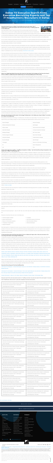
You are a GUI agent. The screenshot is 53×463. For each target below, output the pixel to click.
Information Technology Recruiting (29, 419)
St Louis (5, 256)
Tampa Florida (45, 459)
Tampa (9, 256)
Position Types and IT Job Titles (6, 430)
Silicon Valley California (32, 459)
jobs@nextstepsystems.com (28, 408)
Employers (10, 4)
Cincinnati (25, 251)
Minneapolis (36, 253)
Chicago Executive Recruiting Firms (18, 446)
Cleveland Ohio (4, 455)
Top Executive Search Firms (30, 446)
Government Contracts (45, 266)
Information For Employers (6, 266)
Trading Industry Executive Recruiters (29, 425)
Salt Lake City (20, 255)
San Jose (41, 255)
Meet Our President (24, 275)
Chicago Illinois (39, 454)
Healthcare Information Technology (29, 428)
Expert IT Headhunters (5, 447)
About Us (22, 4)
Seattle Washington (24, 459)
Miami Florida (29, 456)
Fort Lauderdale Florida (34, 455)
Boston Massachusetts (23, 454)
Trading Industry (36, 266)
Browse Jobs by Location (17, 423)
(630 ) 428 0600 (28, 403)
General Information (17, 266)
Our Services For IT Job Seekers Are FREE (17, 419)
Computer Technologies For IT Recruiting (6, 433)
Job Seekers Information (17, 417)
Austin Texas (9, 454)
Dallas (38, 251)
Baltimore (10, 251)
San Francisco (36, 255)
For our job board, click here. (6, 400)
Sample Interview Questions (27, 272)
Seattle (45, 255)
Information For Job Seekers (7, 270)
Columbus (34, 251)
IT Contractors (35, 4)
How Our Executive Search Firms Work (29, 422)
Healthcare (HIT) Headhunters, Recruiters (17, 428)
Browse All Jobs (5, 425)
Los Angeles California (23, 456)
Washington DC (14, 256)
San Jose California (17, 459)
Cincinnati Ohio (45, 454)
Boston (13, 251)
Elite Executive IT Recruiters (41, 446)
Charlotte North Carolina (31, 454)
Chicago (21, 251)
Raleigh (16, 255)
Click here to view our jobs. (28, 50)
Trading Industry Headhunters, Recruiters (17, 425)
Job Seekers (16, 4)
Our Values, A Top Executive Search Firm (6, 427)
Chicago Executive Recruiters (6, 446)
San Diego (31, 255)
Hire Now (23, 6)
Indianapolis (12, 253)
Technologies (37, 275)
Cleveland (30, 251)
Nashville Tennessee (44, 456)
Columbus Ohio (10, 455)
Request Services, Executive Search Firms (29, 435)
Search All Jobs (16, 421)
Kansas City (23, 253)
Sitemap (3, 435)
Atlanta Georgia (4, 454)
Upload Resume (30, 6)
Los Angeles (28, 253)
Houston (8, 253)
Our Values (17, 275)
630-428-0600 (5, 439)
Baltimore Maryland (15, 454)
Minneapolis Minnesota (37, 456)
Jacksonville (18, 253)
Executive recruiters (4, 448)
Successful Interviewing (16, 272)
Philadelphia (7, 255)
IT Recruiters (48, 446)
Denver (41, 251)
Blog (42, 275)
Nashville (41, 253)
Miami (32, 253)
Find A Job (25, 270)
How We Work (29, 266)
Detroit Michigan (27, 455)
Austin (6, 251)
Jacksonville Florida (7, 456)
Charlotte (17, 251)
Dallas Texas (15, 455)
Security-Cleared (7, 272)
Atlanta (2, 251)
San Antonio (26, 255)
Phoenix (12, 255)
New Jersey (45, 253)
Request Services (4, 268)
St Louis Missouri (40, 459)
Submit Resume (31, 270)
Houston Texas (41, 455)
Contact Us (42, 4)
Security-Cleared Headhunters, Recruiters (17, 431)
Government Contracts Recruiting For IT (29, 431)
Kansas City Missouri (15, 456)
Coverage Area (28, 4)
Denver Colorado (21, 455)
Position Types (31, 275)
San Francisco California (9, 459)
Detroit (44, 251)
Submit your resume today (18, 433)
